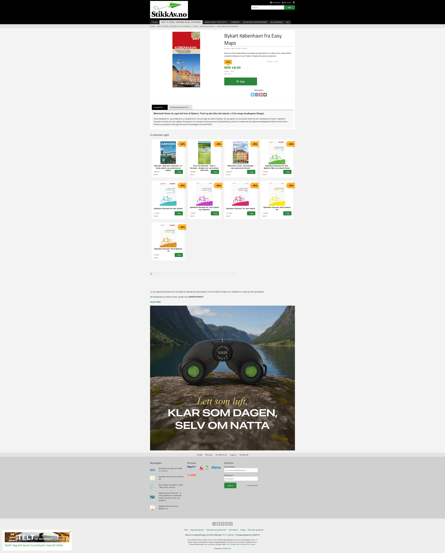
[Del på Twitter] (252, 95)
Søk (289, 7)
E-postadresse (229, 467)
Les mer (230, 544)
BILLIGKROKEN (277, 22)
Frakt (186, 529)
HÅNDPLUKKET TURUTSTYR (216, 22)
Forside (154, 22)
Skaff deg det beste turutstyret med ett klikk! (34, 545)
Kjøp (242, 81)
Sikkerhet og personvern (216, 529)
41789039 (230, 535)
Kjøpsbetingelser (197, 529)
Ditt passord (228, 475)
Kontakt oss (244, 455)
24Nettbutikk (226, 548)
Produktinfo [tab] (158, 107)
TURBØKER (234, 22)
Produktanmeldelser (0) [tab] (179, 107)
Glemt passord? (252, 485)
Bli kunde (209, 455)
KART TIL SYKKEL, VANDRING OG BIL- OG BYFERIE (181, 22)
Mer (287, 22)
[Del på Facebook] (257, 95)
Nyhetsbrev (233, 529)
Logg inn (233, 455)
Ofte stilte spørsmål (255, 529)
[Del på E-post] (265, 95)
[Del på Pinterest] (261, 95)
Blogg (242, 529)
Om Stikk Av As (221, 455)
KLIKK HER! (155, 302)
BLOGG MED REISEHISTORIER (255, 22)
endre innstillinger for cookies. (246, 544)
